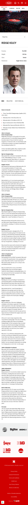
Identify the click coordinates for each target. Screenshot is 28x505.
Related (10, 101)
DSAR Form (14, 481)
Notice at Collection (14, 487)
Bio (3, 101)
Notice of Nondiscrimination (14, 493)
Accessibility (14, 496)
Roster (18, 8)
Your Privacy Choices (14, 484)
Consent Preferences (14, 474)
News (23, 8)
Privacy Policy (14, 471)
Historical (19, 101)
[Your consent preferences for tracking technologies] (2, 502)
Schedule (11, 8)
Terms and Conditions (14, 478)
